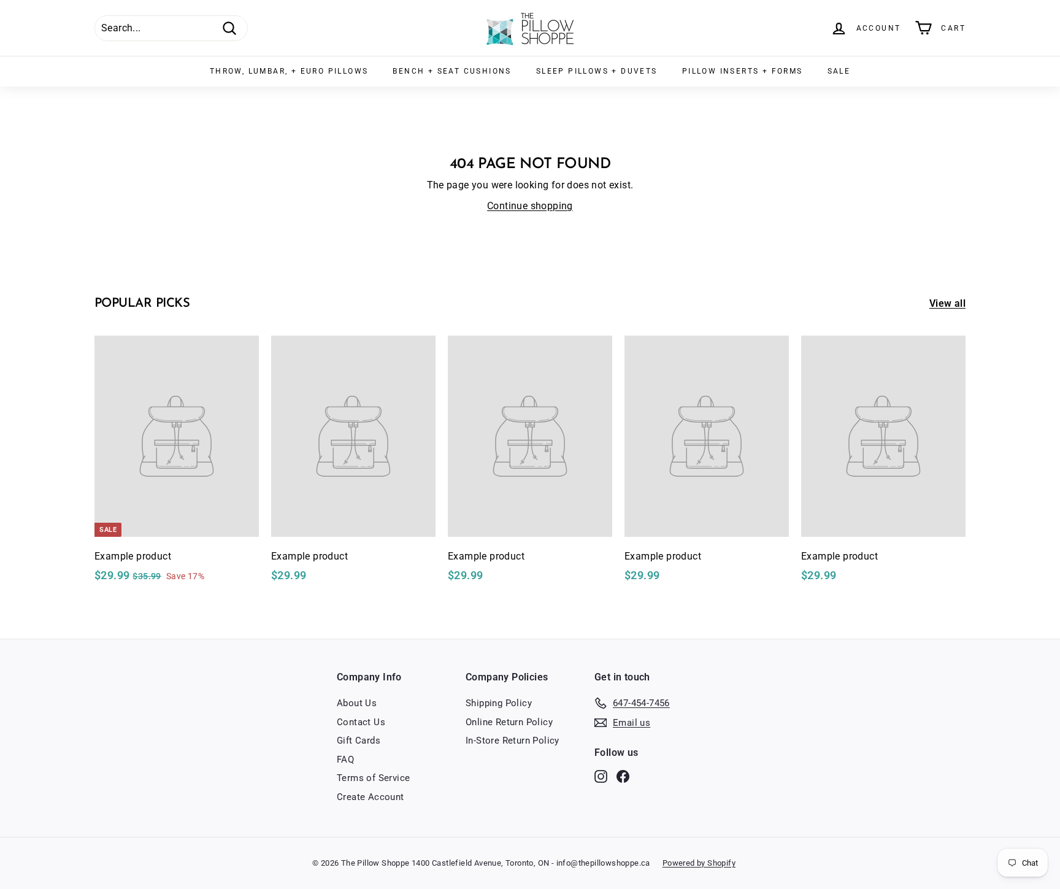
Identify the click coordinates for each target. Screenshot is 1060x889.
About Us (357, 703)
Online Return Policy (509, 722)
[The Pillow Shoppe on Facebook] (622, 776)
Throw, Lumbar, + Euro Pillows (289, 71)
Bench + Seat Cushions (452, 71)
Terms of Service (373, 777)
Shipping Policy (499, 703)
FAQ (345, 759)
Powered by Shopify (698, 863)
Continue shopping (530, 206)
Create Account (370, 796)
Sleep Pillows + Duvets (597, 71)
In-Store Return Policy (512, 740)
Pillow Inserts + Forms (742, 71)
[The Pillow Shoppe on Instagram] (600, 776)
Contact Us (361, 722)
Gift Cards (358, 740)
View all (947, 303)
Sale (839, 71)
